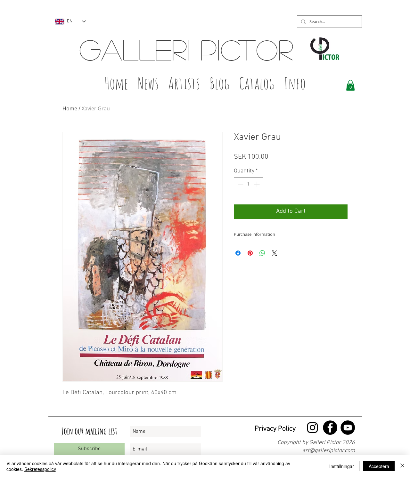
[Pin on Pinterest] (250, 253)
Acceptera (379, 466)
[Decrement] (240, 184)
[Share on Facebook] (238, 253)
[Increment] (257, 184)
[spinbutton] (248, 184)
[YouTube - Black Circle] (347, 427)
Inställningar (341, 466)
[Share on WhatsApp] (262, 253)
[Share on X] (274, 253)
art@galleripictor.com (328, 450)
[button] (184, 85)
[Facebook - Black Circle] (330, 427)
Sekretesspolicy (40, 469)
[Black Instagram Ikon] (312, 427)
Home (69, 108)
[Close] (402, 466)
